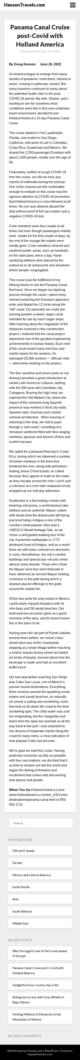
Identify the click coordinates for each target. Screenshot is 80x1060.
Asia (15, 899)
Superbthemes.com (40, 1054)
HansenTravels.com (24, 5)
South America (22, 911)
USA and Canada (23, 850)
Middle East (20, 923)
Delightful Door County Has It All (35, 985)
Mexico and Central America (31, 875)
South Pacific (21, 887)
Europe (17, 863)
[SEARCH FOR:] (40, 823)
